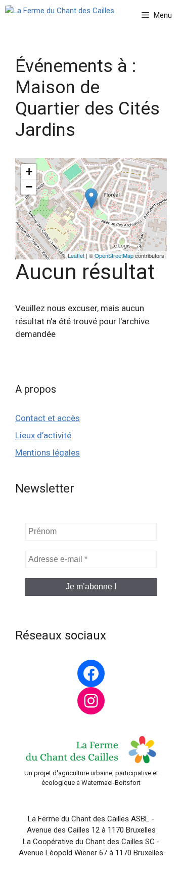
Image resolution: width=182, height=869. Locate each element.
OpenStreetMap (114, 255)
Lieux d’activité (43, 435)
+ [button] (29, 171)
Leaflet (76, 255)
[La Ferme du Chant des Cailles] (59, 15)
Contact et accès (47, 418)
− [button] (29, 186)
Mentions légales (47, 452)
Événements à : (87, 98)
